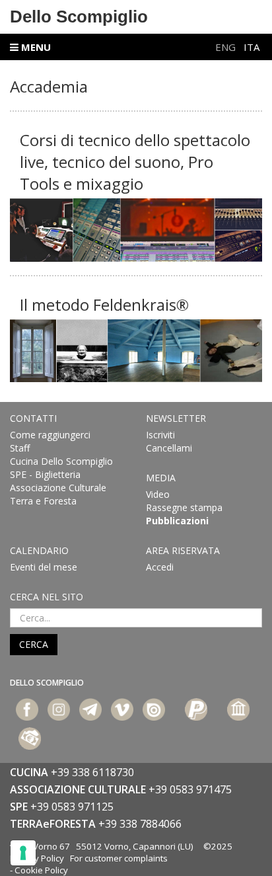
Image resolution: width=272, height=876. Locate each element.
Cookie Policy (41, 870)
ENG (226, 47)
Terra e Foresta (43, 501)
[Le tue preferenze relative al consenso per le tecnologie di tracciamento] (23, 852)
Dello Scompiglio (79, 16)
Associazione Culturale (58, 487)
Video (158, 494)
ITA (251, 47)
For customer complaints (119, 858)
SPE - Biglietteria (45, 474)
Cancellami (169, 448)
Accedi (160, 567)
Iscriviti (160, 434)
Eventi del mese (43, 567)
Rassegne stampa (184, 507)
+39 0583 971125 (72, 806)
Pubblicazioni (177, 520)
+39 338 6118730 (92, 772)
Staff (20, 448)
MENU (34, 47)
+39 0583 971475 (190, 789)
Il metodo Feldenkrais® (104, 304)
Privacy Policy (37, 858)
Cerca (33, 644)
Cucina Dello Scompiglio (61, 461)
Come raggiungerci (50, 434)
